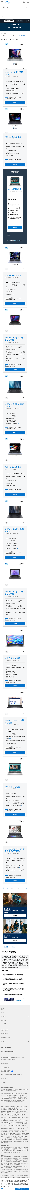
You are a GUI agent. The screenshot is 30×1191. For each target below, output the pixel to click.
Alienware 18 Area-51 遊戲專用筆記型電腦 (15, 850)
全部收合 (12, 947)
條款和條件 (4, 1063)
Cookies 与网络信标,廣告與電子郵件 (11, 1075)
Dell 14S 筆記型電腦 (13, 276)
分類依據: (3, 33)
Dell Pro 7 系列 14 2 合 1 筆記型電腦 (15, 593)
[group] (15, 204)
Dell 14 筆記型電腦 (14, 189)
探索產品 (15, 102)
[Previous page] (8, 888)
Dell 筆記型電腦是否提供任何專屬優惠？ (13, 979)
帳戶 (2, 1009)
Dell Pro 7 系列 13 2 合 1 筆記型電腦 (15, 339)
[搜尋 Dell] (27, 7)
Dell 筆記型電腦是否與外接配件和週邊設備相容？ (13, 984)
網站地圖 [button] (3, 1020)
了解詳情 (15, 941)
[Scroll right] (28, 21)
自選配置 (15, 227)
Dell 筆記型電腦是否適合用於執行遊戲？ (13, 994)
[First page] (4, 888)
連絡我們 (3, 1016)
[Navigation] (2, 2)
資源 (2, 1041)
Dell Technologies (6, 1047)
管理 (2, 1189)
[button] (24, 2)
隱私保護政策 (5, 1067)
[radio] (13, 64)
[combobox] (15, 7)
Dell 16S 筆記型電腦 (13, 137)
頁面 (12, 888)
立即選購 (15, 915)
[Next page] (23, 888)
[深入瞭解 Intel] (9, 999)
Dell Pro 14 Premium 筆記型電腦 (14, 721)
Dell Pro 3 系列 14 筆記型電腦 (14, 530)
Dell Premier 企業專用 (7, 1051)
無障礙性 (3, 1082)
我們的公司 (4, 1034)
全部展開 (5, 947)
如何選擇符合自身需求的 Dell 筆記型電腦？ (14, 975)
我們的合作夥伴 (5, 1037)
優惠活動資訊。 (18, 240)
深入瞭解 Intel (18, 1000)
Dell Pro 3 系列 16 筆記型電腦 (14, 405)
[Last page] (26, 888)
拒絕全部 (18, 1189)
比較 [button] (22, 44)
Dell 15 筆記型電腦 (12, 658)
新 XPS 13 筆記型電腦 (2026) (14, 73)
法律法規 (3, 1078)
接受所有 (25, 1189)
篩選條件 (23, 35)
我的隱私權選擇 (6, 1071)
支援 (2, 1013)
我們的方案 (4, 1030)
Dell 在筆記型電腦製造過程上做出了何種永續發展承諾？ (13, 989)
